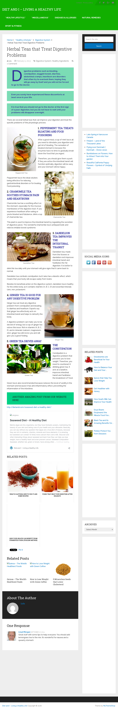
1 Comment (12, 64)
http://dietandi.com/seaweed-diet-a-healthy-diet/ (29, 407)
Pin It (21, 550)
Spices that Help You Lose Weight (103, 379)
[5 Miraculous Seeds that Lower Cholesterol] (63, 569)
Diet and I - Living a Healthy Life (14, 706)
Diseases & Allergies (65, 18)
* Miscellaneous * (40, 18)
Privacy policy (88, 3)
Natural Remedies (91, 18)
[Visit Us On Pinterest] (99, 264)
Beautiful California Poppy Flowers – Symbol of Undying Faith (99, 165)
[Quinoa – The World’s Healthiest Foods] (17, 569)
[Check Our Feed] (109, 264)
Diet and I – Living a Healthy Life (31, 9)
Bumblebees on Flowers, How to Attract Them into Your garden (100, 156)
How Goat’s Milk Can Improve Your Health (103, 400)
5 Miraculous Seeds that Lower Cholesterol (62, 582)
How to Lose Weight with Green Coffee (39, 580)
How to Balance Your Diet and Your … (103, 368)
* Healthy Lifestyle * (15, 18)
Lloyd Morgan (24, 632)
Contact (79, 3)
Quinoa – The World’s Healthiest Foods (16, 580)
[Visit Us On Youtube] (104, 264)
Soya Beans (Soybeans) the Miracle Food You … (102, 412)
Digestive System (43, 61)
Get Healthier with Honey (101, 389)
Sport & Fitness (13, 26)
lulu (10, 61)
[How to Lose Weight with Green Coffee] (40, 569)
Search (99, 46)
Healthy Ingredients (60, 61)
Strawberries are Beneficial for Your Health (101, 359)
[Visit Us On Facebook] (93, 264)
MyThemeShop (109, 706)
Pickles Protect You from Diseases (102, 432)
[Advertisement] (99, 90)
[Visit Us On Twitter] (88, 264)
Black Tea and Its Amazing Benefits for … (103, 421)
